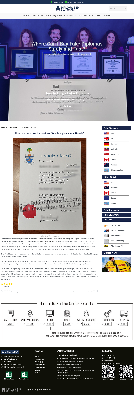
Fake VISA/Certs (111, 215)
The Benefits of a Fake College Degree (69, 367)
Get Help (37, 370)
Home (5, 127)
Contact (37, 373)
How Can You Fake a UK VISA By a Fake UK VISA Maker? (75, 379)
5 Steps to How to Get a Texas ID (67, 355)
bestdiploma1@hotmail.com (75, 2)
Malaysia (114, 149)
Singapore (115, 154)
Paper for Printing (117, 241)
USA (112, 133)
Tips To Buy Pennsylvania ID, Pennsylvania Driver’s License (75, 358)
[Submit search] (125, 8)
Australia (114, 165)
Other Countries (117, 170)
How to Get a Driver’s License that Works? (70, 361)
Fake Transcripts (111, 210)
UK (112, 139)
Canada (22, 127)
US (112, 182)
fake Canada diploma (47, 241)
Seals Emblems (116, 236)
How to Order (116, 225)
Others (113, 203)
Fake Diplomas (13, 127)
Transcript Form (24, 379)
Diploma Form (9, 379)
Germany (114, 144)
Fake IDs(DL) (110, 177)
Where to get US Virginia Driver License (69, 364)
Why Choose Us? (117, 246)
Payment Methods (117, 230)
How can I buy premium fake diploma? (69, 376)
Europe (113, 198)
